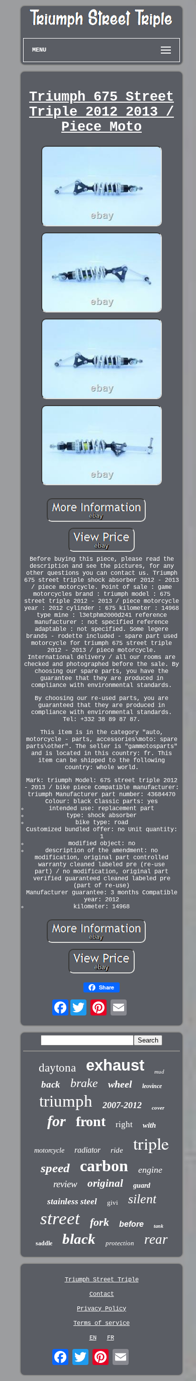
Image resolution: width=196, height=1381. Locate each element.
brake (84, 1083)
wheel (120, 1084)
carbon (104, 1166)
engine (150, 1170)
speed (55, 1168)
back (50, 1084)
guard (141, 1185)
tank (158, 1226)
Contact (101, 1294)
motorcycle (49, 1150)
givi (112, 1202)
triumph (65, 1101)
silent (142, 1199)
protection (120, 1243)
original (105, 1183)
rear (156, 1239)
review (65, 1184)
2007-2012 (122, 1105)
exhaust (115, 1065)
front (91, 1121)
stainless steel (72, 1201)
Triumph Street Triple (102, 1279)
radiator (87, 1150)
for (56, 1121)
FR (110, 1337)
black (78, 1239)
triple (151, 1143)
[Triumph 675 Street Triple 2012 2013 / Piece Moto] (101, 187)
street (60, 1218)
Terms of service (101, 1323)
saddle (44, 1243)
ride (117, 1150)
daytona (57, 1068)
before (131, 1224)
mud (159, 1072)
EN (92, 1337)
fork (99, 1222)
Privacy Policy (101, 1308)
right (124, 1124)
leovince (152, 1086)
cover (158, 1108)
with (149, 1125)
